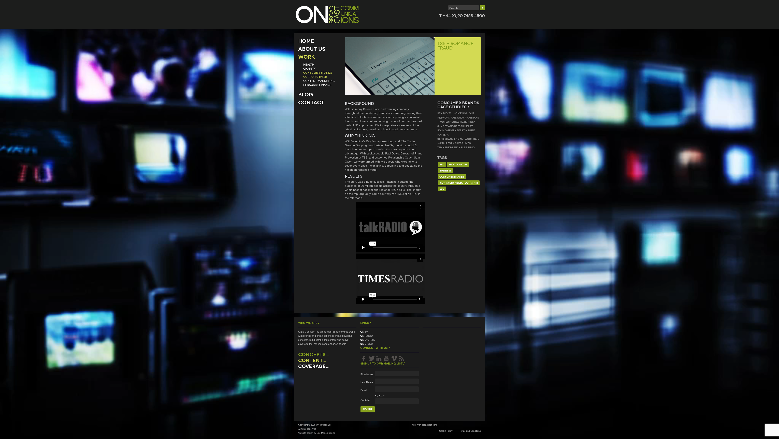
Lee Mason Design (326, 433)
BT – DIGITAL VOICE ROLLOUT (455, 113)
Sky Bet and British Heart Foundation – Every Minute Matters (456, 130)
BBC (441, 164)
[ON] (327, 14)
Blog (305, 94)
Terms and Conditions (470, 431)
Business (445, 170)
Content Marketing (319, 80)
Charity (309, 68)
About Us (311, 49)
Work (306, 57)
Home (306, 41)
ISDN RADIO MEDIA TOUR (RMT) (458, 182)
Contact (311, 102)
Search (482, 7)
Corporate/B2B (315, 76)
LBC (441, 188)
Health (308, 64)
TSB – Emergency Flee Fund (456, 147)
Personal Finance (317, 84)
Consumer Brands (451, 176)
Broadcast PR (458, 164)
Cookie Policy (446, 431)
